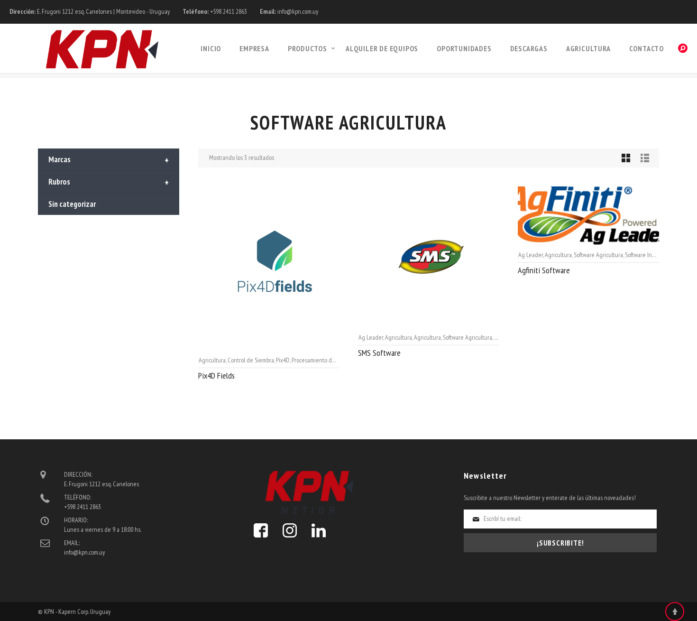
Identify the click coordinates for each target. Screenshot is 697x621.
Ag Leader (370, 337)
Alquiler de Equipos (382, 48)
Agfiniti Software (544, 270)
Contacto (646, 48)
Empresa (254, 48)
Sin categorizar (72, 204)
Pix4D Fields (216, 375)
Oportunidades (464, 48)
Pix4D (283, 360)
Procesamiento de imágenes (326, 360)
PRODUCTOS (307, 48)
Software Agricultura (467, 337)
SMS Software (379, 352)
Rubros (108, 182)
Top (674, 611)
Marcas (108, 160)
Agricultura (588, 48)
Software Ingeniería (649, 254)
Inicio (211, 48)
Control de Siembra (251, 360)
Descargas (529, 48)
